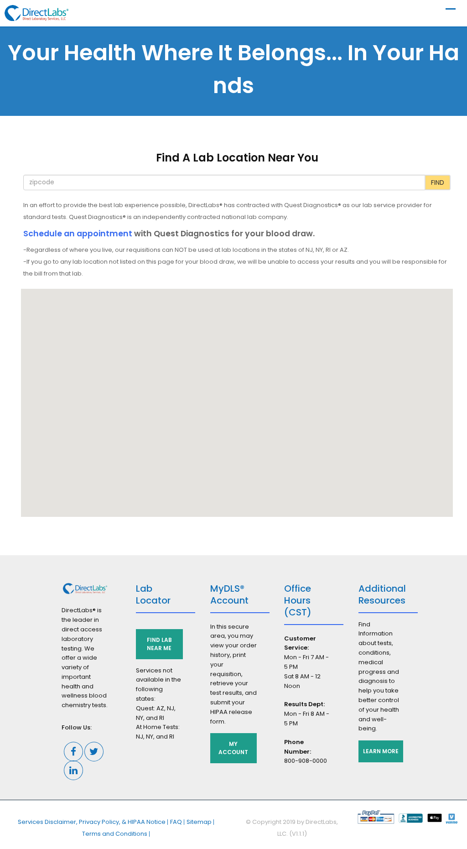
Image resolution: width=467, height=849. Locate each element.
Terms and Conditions (114, 833)
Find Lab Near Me (159, 644)
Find (437, 182)
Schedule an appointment (77, 233)
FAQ (176, 822)
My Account (233, 748)
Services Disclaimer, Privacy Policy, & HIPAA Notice (92, 822)
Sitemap (199, 822)
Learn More (381, 751)
